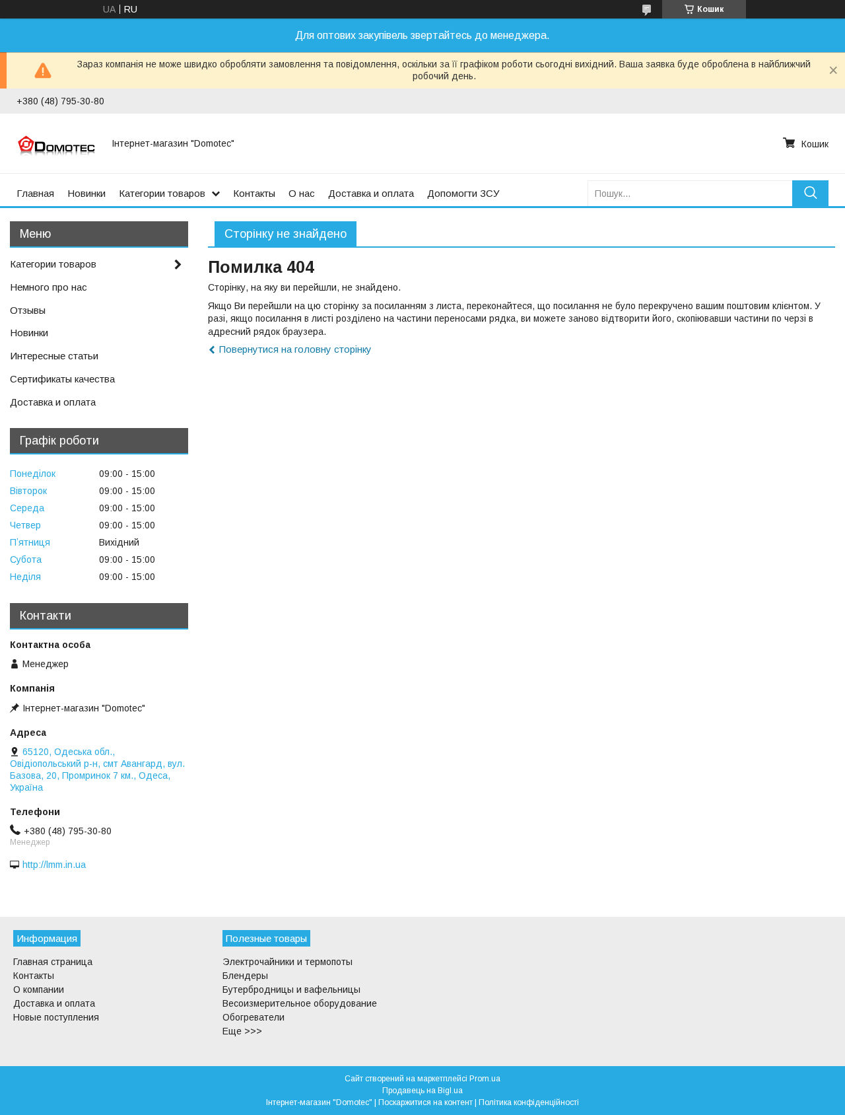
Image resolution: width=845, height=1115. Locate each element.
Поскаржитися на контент (425, 1102)
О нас (301, 193)
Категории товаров (162, 193)
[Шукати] (810, 193)
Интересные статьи (54, 355)
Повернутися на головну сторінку (295, 349)
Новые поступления (56, 1017)
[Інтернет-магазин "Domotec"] (56, 143)
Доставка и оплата (371, 193)
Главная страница (52, 961)
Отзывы (28, 310)
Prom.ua (484, 1078)
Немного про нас (48, 287)
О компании (38, 989)
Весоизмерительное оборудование (299, 1003)
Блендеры (245, 975)
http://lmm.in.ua (54, 864)
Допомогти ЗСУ (463, 193)
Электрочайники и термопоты (287, 961)
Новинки (86, 193)
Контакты (254, 193)
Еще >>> (242, 1031)
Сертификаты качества (62, 378)
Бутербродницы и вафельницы (291, 989)
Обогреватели (253, 1017)
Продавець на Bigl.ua (422, 1090)
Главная (35, 193)
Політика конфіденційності (529, 1102)
